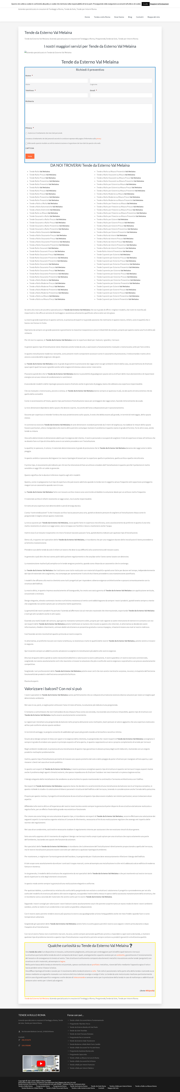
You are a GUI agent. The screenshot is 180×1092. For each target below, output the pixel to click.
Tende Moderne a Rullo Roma (32, 1088)
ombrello (121, 955)
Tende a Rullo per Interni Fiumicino (82, 1065)
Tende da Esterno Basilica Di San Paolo (84, 1027)
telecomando (79, 977)
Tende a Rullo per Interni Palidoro (82, 1068)
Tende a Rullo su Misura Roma (146, 1086)
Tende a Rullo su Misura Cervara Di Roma (84, 1058)
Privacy (29, 128)
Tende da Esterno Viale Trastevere (82, 1041)
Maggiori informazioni (159, 4)
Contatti (101, 1088)
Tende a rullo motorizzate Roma (83, 1088)
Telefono (30, 90)
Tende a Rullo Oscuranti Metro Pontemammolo (87, 1020)
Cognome (93, 84)
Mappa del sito (64, 1082)
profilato (96, 964)
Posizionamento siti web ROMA (50, 1084)
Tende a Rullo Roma (25, 1086)
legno (62, 961)
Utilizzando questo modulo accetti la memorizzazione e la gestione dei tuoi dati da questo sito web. (64, 143)
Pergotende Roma (43, 1086)
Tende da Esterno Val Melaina (36, 998)
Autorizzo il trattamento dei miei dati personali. (45, 133)
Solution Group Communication (74, 1084)
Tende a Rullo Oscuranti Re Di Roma (83, 1061)
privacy (98, 139)
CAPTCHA (29, 148)
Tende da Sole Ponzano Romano (81, 1034)
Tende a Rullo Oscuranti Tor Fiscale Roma (85, 1047)
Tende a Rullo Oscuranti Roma (57, 1088)
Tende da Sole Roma (98, 1086)
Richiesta (29, 101)
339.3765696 (26, 1045)
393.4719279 (26, 1040)
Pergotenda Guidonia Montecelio (82, 1051)
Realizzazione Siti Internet (27, 1084)
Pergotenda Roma (59, 1086)
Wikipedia (149, 990)
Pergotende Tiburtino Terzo (80, 1024)
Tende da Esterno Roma (78, 1086)
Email (93, 90)
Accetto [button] (145, 4)
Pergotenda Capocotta (78, 1054)
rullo (94, 971)
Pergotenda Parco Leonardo (80, 1037)
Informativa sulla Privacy (27, 1082)
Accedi (73, 1082)
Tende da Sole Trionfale (78, 1030)
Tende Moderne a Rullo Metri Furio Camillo (85, 1044)
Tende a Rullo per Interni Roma (120, 1086)
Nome (29, 75)
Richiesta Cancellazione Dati (47, 1082)
